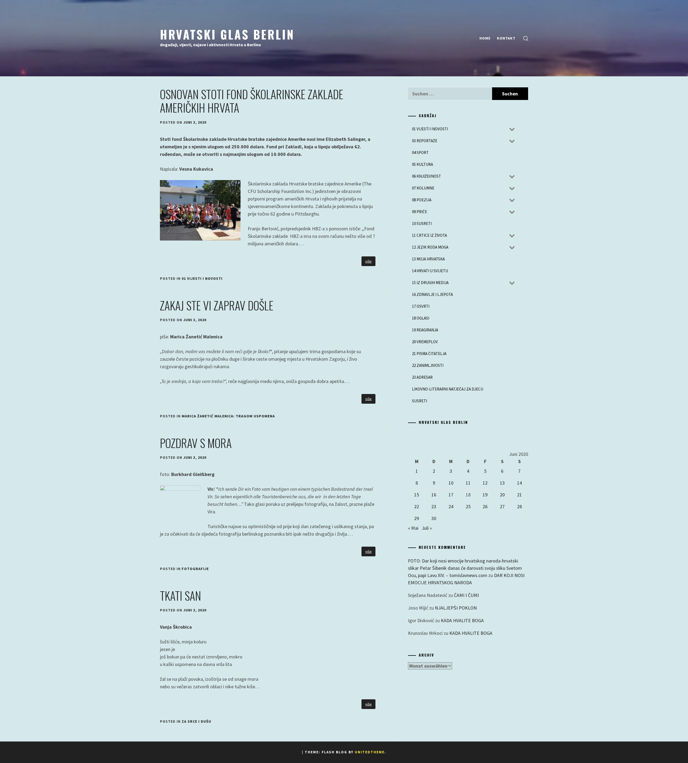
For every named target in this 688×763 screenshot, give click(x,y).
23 (433, 506)
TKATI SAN (180, 595)
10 (451, 483)
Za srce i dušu (196, 721)
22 (416, 506)
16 (433, 495)
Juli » (427, 528)
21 (519, 495)
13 (502, 483)
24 (451, 506)
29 (416, 518)
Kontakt (506, 38)
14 (519, 483)
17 (451, 495)
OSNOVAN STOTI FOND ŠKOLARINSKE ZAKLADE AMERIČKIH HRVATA (251, 101)
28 (519, 506)
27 (502, 506)
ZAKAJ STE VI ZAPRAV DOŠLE (216, 305)
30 (433, 518)
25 (468, 506)
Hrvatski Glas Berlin (227, 34)
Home (484, 38)
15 (416, 495)
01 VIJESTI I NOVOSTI (202, 278)
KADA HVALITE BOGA (462, 620)
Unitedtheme (370, 752)
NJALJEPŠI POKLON (456, 608)
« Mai (413, 528)
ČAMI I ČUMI (466, 595)
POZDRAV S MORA (196, 443)
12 (485, 483)
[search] (525, 38)
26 (485, 506)
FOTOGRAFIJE (195, 568)
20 (502, 495)
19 (485, 495)
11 (468, 483)
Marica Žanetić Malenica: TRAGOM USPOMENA (228, 416)
